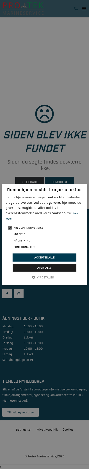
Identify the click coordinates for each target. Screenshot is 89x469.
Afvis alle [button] (44, 268)
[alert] (44, 234)
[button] (44, 277)
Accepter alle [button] (44, 257)
